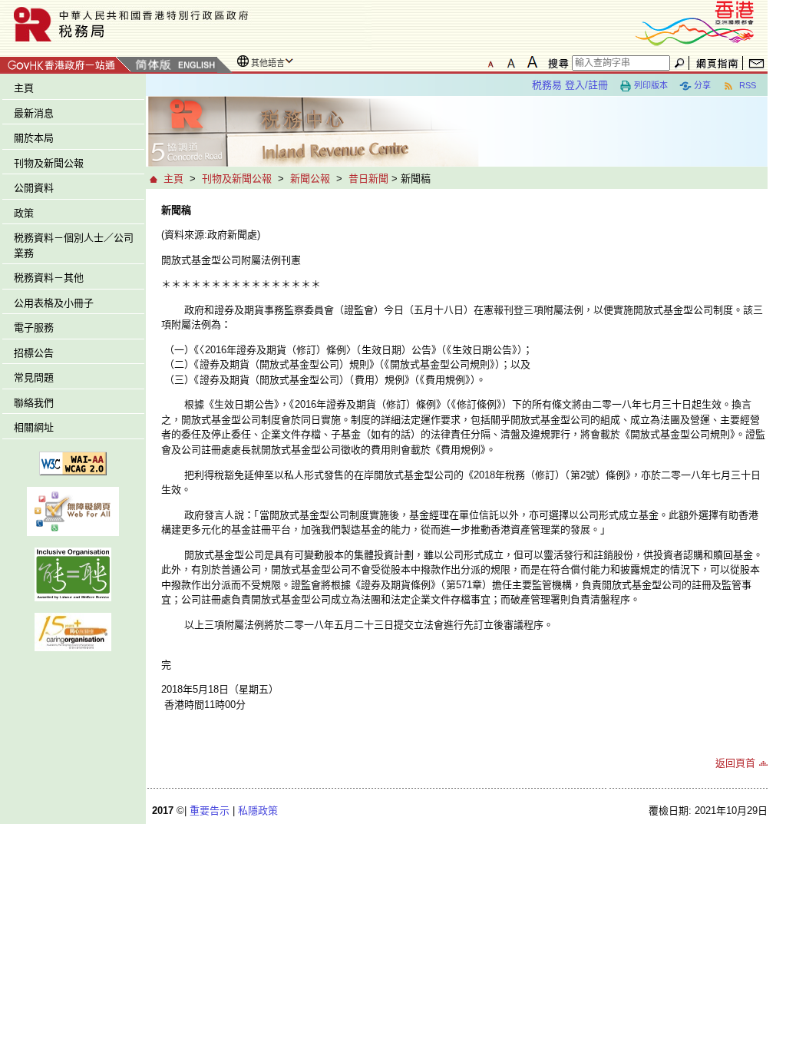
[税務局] (186, 24)
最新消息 (34, 113)
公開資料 (34, 188)
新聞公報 (310, 178)
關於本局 (34, 138)
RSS (746, 85)
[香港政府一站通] (65, 62)
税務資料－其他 (49, 277)
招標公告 (34, 353)
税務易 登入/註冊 (570, 85)
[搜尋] (556, 63)
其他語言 (268, 63)
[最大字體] (532, 62)
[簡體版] (152, 65)
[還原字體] (490, 62)
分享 (702, 85)
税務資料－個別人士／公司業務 (74, 245)
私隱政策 (258, 810)
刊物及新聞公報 (49, 163)
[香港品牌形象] (695, 22)
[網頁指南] (717, 63)
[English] (195, 65)
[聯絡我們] (756, 63)
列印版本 (651, 85)
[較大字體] (511, 62)
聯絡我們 (34, 403)
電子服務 (34, 327)
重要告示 (210, 810)
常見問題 (34, 377)
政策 (24, 213)
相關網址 (34, 427)
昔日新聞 (368, 178)
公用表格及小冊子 (54, 303)
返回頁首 (735, 763)
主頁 (24, 88)
